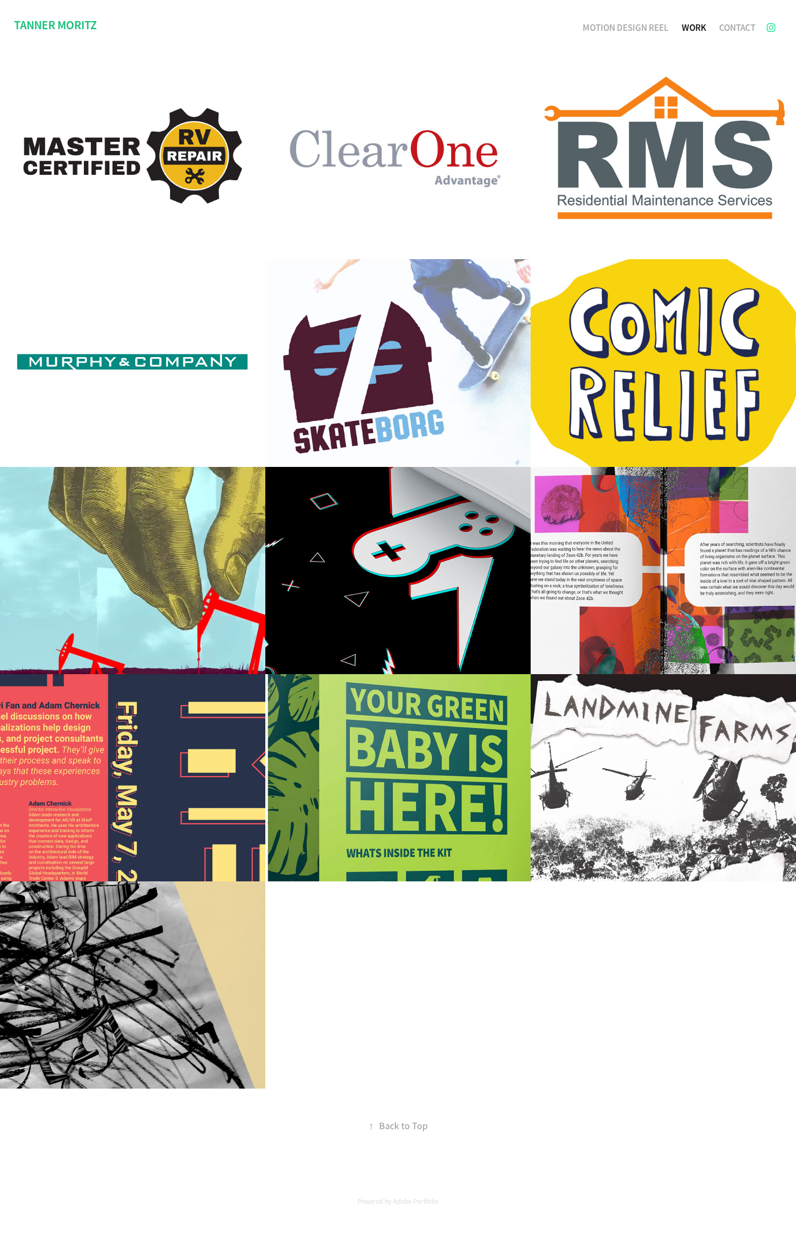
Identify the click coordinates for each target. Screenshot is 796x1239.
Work (694, 28)
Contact (737, 28)
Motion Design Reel (626, 28)
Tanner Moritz (55, 25)
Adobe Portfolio (416, 1201)
